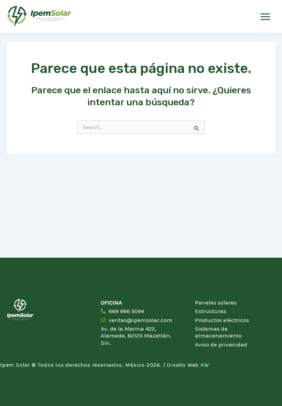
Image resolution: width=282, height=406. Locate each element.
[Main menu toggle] (265, 16)
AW (204, 365)
